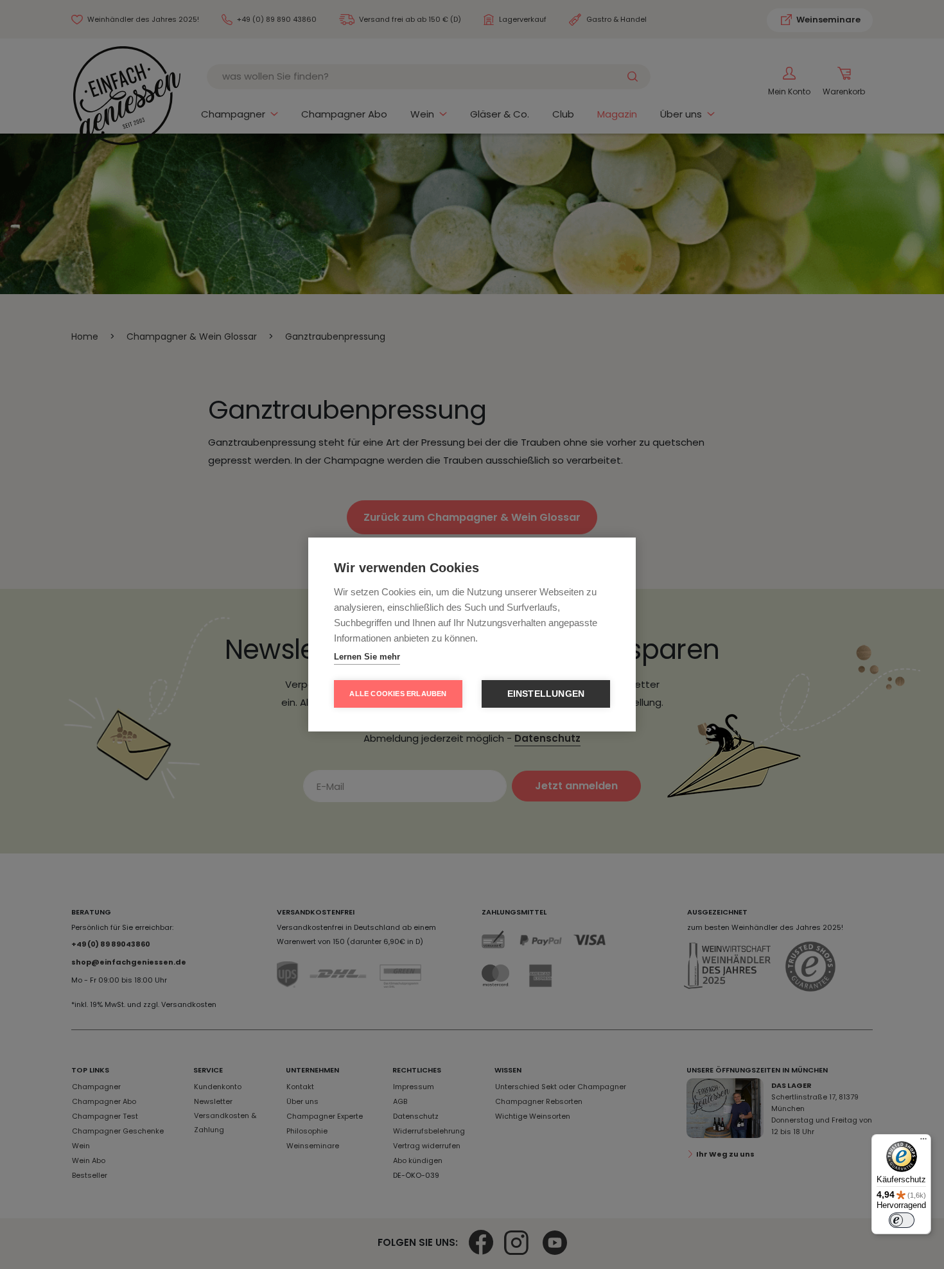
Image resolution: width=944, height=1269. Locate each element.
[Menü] (923, 1142)
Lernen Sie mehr (367, 656)
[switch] (901, 1220)
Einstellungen (546, 694)
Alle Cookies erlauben (397, 693)
